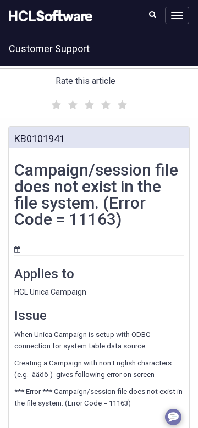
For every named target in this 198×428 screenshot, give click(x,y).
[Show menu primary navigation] (177, 15)
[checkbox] (55, 102)
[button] (152, 14)
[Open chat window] (173, 417)
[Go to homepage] (48, 16)
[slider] (88, 103)
